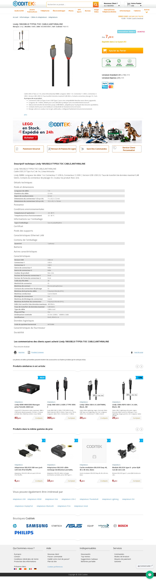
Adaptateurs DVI (128, 499)
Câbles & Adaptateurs (39, 17)
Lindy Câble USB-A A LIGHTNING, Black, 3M (93, 406)
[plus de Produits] (141, 429)
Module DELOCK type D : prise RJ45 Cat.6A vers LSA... (126, 474)
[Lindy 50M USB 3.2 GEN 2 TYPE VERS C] (62, 388)
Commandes (119, 554)
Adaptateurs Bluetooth (45, 506)
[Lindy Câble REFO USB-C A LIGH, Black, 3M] (127, 388)
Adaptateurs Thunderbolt (89, 499)
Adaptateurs (53, 17)
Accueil (15, 17)
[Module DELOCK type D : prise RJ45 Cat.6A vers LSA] (127, 451)
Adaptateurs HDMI (34, 499)
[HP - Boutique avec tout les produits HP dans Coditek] (18, 525)
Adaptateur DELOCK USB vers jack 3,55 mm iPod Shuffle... (28, 474)
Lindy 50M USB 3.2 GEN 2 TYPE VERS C (61, 406)
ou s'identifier (111, 4)
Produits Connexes (37, 352)
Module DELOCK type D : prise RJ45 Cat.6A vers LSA (126, 468)
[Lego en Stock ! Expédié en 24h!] (77, 131)
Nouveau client (53, 554)
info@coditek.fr (135, 16)
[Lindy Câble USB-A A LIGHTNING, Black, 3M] (94, 388)
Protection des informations (25, 561)
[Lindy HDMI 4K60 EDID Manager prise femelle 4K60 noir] (29, 388)
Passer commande (55, 556)
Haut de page (138, 352)
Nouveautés (85, 554)
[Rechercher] (96, 4)
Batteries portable (88, 561)
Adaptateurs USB (19, 499)
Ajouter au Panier (117, 50)
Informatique (24, 17)
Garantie (117, 561)
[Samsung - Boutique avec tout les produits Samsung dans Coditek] (37, 525)
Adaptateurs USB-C (69, 499)
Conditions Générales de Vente (26, 559)
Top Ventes (85, 556)
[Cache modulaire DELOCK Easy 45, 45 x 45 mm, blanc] (94, 451)
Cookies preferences (55, 567)
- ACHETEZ (131, 32)
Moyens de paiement (122, 559)
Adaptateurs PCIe (64, 506)
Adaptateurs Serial (81, 506)
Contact (17, 556)
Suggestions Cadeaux (89, 559)
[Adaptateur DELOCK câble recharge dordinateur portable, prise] (62, 451)
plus (25, 115)
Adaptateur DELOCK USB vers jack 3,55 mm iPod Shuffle (28, 468)
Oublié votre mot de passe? (59, 559)
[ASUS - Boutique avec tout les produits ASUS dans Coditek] (74, 525)
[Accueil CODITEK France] (28, 3)
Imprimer (22, 352)
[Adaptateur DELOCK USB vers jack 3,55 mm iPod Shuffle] (29, 451)
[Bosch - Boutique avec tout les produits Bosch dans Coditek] (120, 525)
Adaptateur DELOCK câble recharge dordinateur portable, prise (60, 468)
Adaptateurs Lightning (110, 499)
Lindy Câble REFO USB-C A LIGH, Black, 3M (124, 406)
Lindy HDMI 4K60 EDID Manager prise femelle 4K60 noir (27, 406)
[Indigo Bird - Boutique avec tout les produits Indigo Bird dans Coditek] (104, 525)
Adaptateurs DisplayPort (24, 506)
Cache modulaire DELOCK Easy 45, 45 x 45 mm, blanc (93, 468)
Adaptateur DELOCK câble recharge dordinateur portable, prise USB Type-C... (59, 474)
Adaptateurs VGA (51, 499)
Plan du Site (52, 561)
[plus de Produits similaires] (141, 366)
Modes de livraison (121, 556)
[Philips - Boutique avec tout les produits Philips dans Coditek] (24, 532)
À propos (17, 554)
